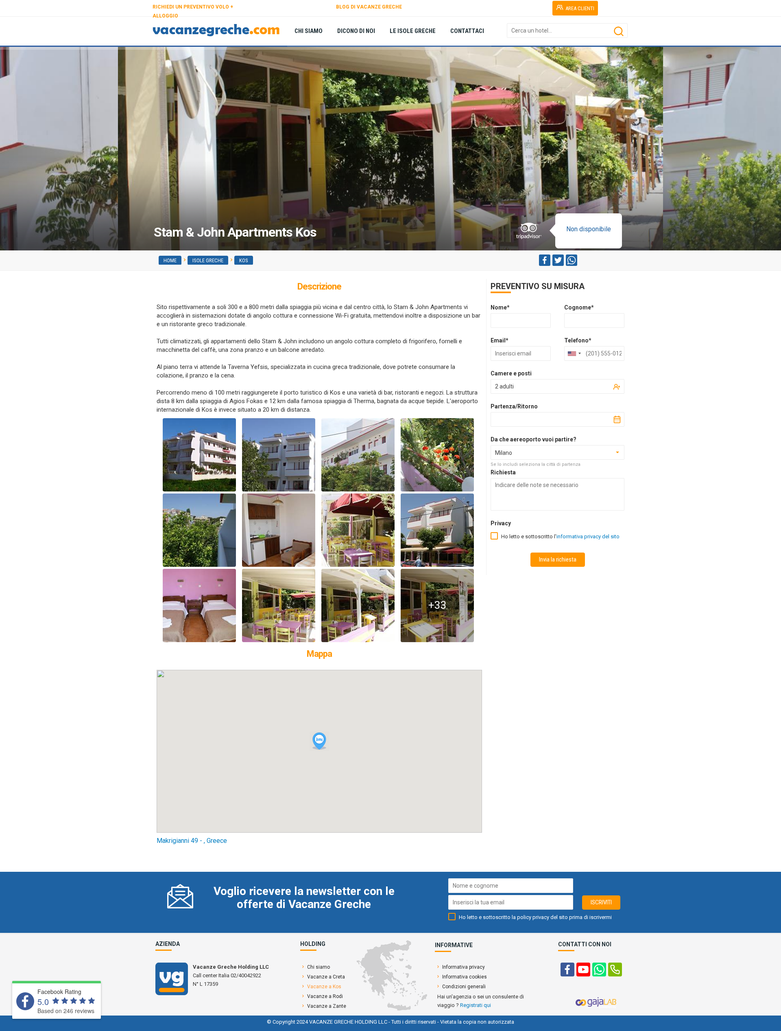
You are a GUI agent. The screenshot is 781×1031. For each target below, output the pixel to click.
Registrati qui (475, 1005)
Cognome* (579, 307)
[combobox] (574, 353)
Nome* (500, 307)
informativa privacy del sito (588, 536)
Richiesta (503, 472)
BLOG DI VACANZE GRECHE (369, 7)
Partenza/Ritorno (514, 406)
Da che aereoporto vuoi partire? (533, 439)
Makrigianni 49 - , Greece (192, 841)
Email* (499, 340)
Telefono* (577, 340)
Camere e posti (511, 373)
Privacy (501, 523)
